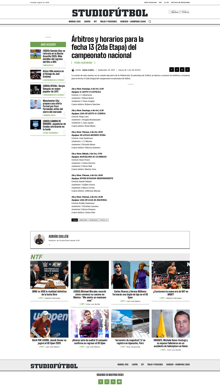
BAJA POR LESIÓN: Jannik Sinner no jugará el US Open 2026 (49, 342)
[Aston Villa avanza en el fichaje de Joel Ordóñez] (35, 74)
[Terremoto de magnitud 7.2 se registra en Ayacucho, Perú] (130, 325)
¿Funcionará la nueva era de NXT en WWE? (170, 293)
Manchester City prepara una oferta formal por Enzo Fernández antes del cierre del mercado (53, 106)
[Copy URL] (187, 69)
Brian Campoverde (133, 347)
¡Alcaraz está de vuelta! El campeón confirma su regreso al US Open (89, 342)
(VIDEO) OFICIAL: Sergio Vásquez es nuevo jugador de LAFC (54, 88)
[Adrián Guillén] (74, 70)
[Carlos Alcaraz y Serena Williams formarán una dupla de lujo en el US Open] (130, 276)
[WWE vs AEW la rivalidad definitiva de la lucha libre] (49, 276)
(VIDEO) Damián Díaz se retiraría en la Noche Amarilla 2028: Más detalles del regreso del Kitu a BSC (54, 56)
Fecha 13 (104, 220)
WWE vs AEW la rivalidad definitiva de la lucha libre (49, 293)
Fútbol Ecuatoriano (50, 133)
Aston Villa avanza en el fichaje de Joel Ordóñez (53, 74)
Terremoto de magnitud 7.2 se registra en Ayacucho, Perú (130, 342)
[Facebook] (171, 69)
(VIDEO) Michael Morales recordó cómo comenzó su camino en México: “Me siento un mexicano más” (89, 296)
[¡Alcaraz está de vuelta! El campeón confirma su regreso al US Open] (90, 325)
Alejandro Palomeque (52, 298)
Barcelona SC (48, 65)
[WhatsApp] (182, 69)
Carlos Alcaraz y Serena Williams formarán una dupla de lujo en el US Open (130, 294)
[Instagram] (106, 381)
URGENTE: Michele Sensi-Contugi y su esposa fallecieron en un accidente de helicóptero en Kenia (171, 343)
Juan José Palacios (133, 301)
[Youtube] (119, 381)
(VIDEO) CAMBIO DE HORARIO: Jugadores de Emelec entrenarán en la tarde (54, 125)
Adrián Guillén (88, 70)
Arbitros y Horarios (88, 220)
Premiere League (49, 115)
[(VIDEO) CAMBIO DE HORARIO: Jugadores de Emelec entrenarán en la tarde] (35, 124)
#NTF (41, 298)
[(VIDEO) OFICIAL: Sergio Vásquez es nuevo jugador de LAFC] (35, 89)
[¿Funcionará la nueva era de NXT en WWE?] (171, 276)
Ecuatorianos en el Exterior (53, 80)
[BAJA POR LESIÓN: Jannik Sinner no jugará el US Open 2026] (49, 325)
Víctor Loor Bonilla (93, 304)
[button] (150, 21)
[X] (177, 69)
